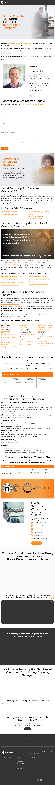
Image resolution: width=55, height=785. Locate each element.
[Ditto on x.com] (38, 780)
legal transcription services (17, 203)
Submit (5, 148)
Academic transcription (20, 754)
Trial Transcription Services (9, 214)
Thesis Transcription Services (10, 279)
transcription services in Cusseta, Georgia (20, 43)
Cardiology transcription (8, 324)
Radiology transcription (45, 336)
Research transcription (20, 770)
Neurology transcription (8, 334)
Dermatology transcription (27, 324)
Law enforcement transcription (20, 760)
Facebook (33, 95)
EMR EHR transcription (26, 344)
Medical (27, 741)
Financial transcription (20, 757)
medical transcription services (10, 304)
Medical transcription (20, 768)
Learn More (36, 543)
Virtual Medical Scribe (26, 341)
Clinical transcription (7, 327)
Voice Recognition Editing (9, 348)
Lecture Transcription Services (10, 285)
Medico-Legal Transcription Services (39, 211)
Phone (3, 117)
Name (3, 107)
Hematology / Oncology (45, 327)
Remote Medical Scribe (8, 337)
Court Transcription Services (9, 211)
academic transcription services (18, 262)
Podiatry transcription (26, 338)
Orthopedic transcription (8, 346)
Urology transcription (44, 341)
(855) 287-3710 (40, 104)
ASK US (27, 728)
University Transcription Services (38, 284)
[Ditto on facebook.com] (44, 780)
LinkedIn (31, 95)
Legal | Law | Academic (27, 743)
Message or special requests (8, 132)
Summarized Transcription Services (12, 282)
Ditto (5, 3)
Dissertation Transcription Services (11, 276)
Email (3, 112)
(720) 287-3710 (29, 2)
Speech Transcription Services (38, 276)
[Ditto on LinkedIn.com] (41, 780)
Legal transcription (20, 763)
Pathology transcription (27, 334)
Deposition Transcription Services (11, 213)
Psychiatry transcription (27, 339)
